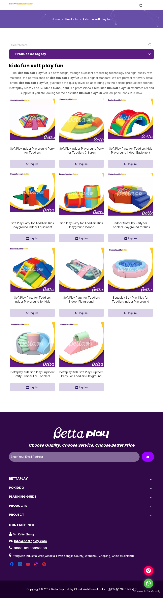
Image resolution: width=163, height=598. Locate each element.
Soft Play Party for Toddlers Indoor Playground (81, 299)
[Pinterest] (45, 564)
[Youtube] (28, 564)
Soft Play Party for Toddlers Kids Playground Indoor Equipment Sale (130, 151)
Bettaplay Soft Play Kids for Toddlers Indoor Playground (130, 299)
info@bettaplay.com (30, 541)
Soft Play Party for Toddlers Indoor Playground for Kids (32, 299)
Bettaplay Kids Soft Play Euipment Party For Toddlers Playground (81, 374)
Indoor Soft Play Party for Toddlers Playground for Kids (130, 225)
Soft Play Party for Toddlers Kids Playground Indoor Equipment (32, 225)
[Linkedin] (20, 564)
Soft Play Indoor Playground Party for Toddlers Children (81, 150)
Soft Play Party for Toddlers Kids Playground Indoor (81, 225)
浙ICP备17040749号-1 (122, 589)
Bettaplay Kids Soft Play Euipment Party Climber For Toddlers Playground (32, 374)
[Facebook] (12, 564)
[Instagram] (36, 564)
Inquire (34, 163)
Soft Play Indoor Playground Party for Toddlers (32, 150)
